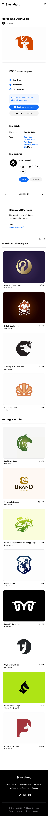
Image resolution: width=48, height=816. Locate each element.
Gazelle (27, 139)
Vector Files (17, 85)
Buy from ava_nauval (25, 107)
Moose (35, 144)
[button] (42, 194)
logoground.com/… (17, 227)
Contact (36, 811)
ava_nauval (10, 23)
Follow (36, 179)
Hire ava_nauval (25, 113)
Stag (33, 139)
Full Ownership (19, 89)
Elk (25, 147)
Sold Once (17, 80)
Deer (26, 137)
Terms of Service (15, 811)
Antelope (27, 144)
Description (24, 194)
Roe (30, 137)
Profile (24, 179)
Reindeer (27, 142)
